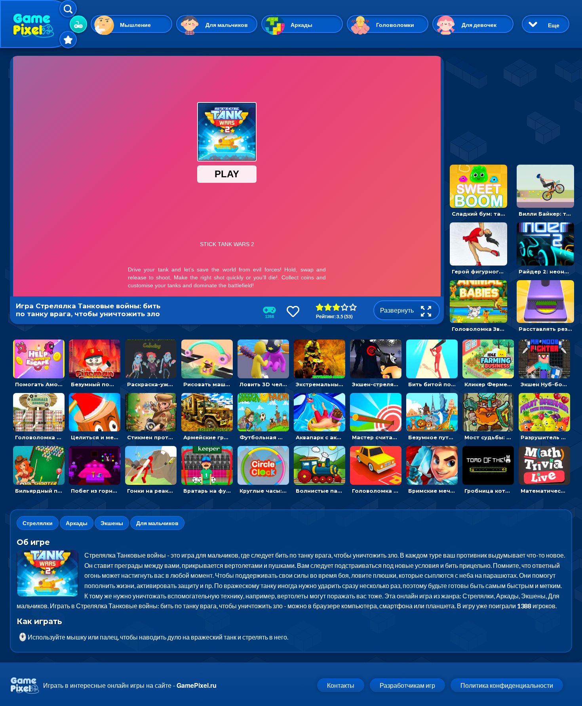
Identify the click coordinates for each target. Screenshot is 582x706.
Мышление (135, 24)
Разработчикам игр (407, 685)
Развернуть (397, 310)
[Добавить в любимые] (293, 311)
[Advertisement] (510, 105)
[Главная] (37, 24)
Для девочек (479, 24)
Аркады (301, 24)
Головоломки (395, 24)
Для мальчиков (226, 24)
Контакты (340, 685)
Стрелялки (38, 523)
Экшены (112, 523)
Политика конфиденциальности (506, 685)
